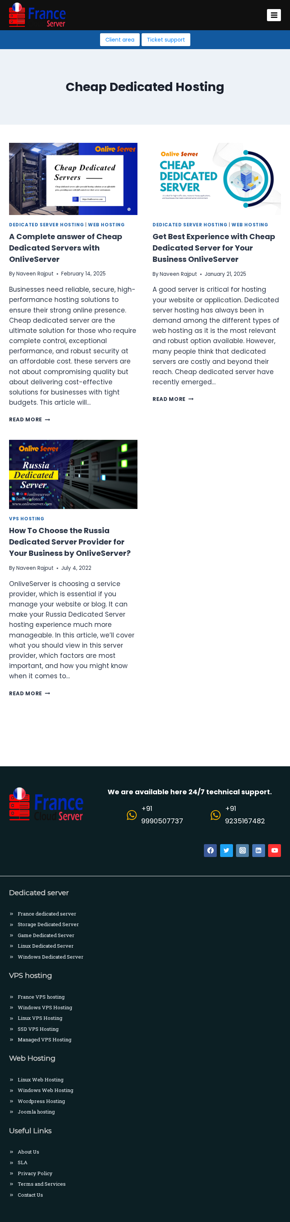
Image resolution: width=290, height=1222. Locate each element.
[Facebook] (210, 850)
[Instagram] (242, 850)
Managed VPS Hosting (44, 1039)
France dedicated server (47, 913)
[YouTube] (274, 850)
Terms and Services (42, 1183)
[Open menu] (274, 15)
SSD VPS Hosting (38, 1029)
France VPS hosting (41, 996)
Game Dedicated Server (46, 935)
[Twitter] (226, 850)
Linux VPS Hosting (40, 1018)
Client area (119, 39)
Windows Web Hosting (45, 1090)
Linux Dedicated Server (46, 945)
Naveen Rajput (35, 273)
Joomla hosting (36, 1111)
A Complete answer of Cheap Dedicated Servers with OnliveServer (65, 248)
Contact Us (30, 1194)
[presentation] (73, 179)
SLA (23, 1162)
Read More (29, 419)
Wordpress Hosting (41, 1101)
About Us (28, 1151)
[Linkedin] (258, 850)
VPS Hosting (27, 519)
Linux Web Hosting (40, 1079)
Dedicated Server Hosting (46, 225)
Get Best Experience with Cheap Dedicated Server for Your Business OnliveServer (214, 248)
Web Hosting (106, 225)
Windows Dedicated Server (50, 956)
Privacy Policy (35, 1173)
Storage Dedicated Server (48, 924)
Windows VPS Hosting (45, 1007)
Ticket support (166, 39)
